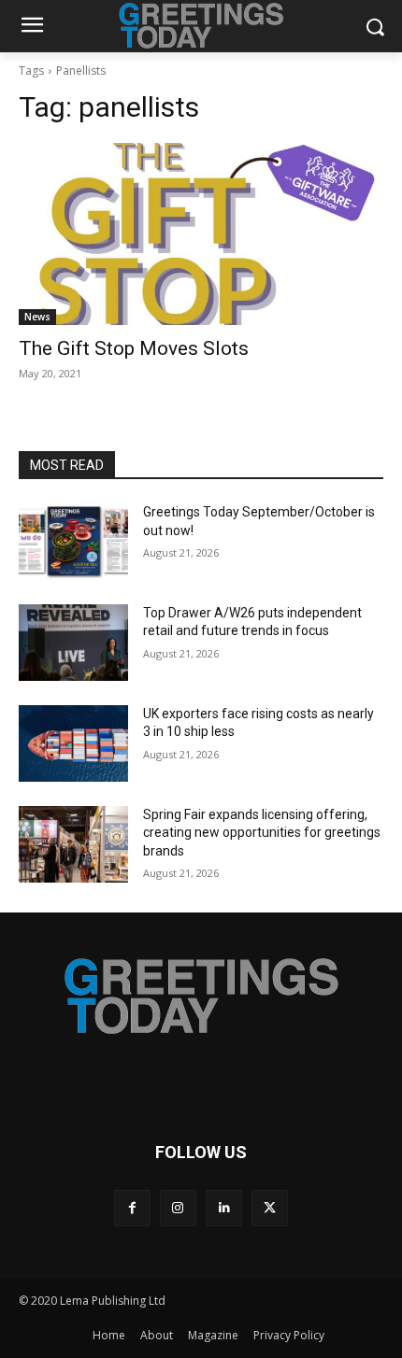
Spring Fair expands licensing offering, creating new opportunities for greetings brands (261, 832)
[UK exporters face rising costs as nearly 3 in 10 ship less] (73, 743)
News (37, 316)
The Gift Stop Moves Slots (134, 348)
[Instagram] (178, 1208)
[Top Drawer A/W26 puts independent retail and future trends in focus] (73, 642)
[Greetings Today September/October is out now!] (73, 541)
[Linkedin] (224, 1208)
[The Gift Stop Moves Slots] (201, 234)
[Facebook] (132, 1208)
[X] (269, 1208)
